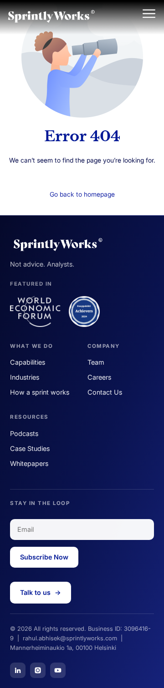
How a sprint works (39, 392)
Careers (99, 377)
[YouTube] (58, 670)
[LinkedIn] (18, 670)
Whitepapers (29, 463)
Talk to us (40, 592)
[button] (149, 14)
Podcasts (24, 433)
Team (95, 362)
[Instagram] (38, 670)
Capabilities (27, 362)
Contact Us (104, 392)
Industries (24, 377)
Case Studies (30, 448)
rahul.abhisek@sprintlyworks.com (70, 638)
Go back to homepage (82, 194)
